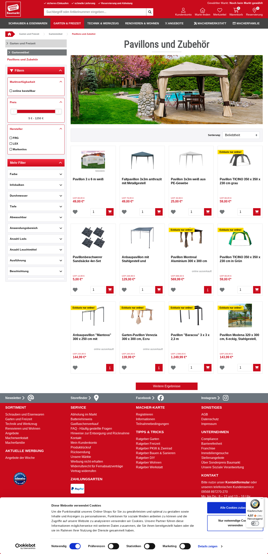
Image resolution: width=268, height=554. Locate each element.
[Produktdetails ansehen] (207, 289)
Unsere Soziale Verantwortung (222, 467)
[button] (183, 12)
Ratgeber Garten (147, 439)
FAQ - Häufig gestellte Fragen (91, 428)
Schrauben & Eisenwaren (27, 23)
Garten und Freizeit (29, 34)
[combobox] (98, 12)
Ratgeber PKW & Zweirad (154, 448)
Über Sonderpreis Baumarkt (220, 462)
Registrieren (144, 414)
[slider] (13, 111)
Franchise (208, 448)
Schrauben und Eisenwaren (24, 414)
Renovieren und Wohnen (22, 428)
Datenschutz (210, 419)
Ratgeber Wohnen (148, 462)
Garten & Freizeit (67, 23)
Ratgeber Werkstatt (149, 467)
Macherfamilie (248, 23)
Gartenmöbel (55, 34)
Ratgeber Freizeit (148, 443)
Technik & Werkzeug (103, 23)
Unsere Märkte (81, 456)
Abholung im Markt (84, 414)
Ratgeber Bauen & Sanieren (155, 453)
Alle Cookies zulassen (235, 507)
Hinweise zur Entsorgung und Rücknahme (100, 433)
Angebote (175, 23)
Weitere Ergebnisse (166, 386)
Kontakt (76, 438)
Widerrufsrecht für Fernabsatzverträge (97, 466)
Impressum (209, 424)
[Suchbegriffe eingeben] (149, 12)
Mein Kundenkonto (84, 442)
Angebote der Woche (20, 457)
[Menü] (261, 499)
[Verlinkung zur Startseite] (8, 34)
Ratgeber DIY (145, 457)
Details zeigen (207, 546)
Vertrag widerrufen (83, 471)
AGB (204, 414)
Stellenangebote (212, 457)
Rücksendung (80, 452)
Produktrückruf (81, 447)
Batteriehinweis (81, 419)
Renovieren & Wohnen (142, 23)
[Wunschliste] (75, 212)
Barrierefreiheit (211, 443)
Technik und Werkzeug (21, 424)
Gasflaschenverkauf (84, 424)
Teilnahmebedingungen (152, 424)
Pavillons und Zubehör (84, 34)
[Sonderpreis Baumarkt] (13, 9)
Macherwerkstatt (211, 23)
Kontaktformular (237, 482)
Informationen (145, 419)
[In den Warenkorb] (110, 212)
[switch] (113, 546)
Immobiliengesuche (215, 453)
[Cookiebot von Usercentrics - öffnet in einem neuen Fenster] (25, 546)
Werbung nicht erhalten (87, 461)
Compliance (209, 439)
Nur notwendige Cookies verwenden (235, 523)
